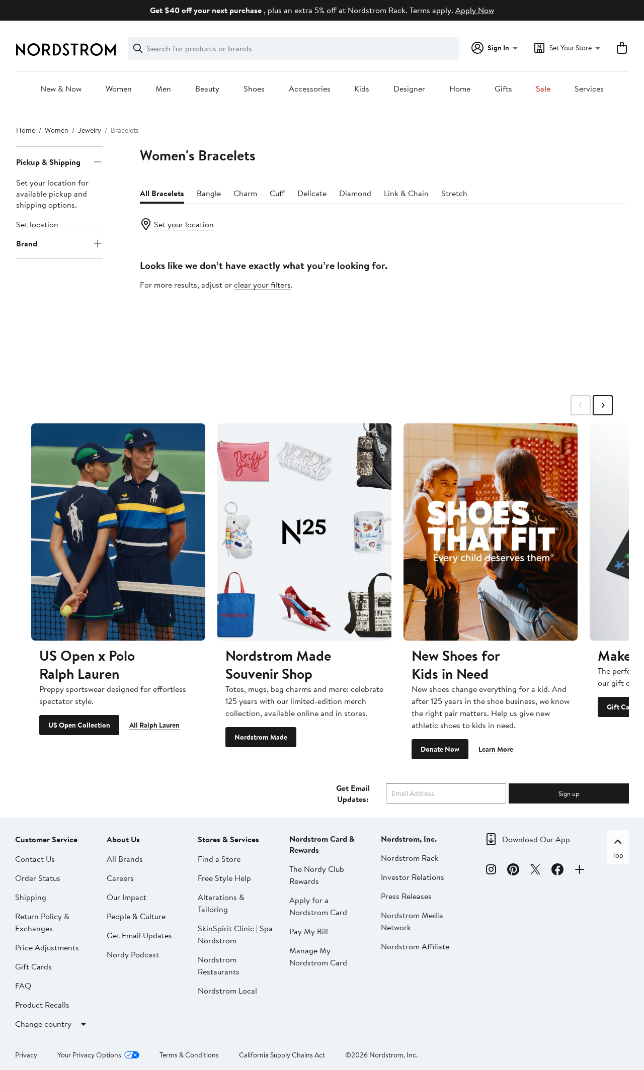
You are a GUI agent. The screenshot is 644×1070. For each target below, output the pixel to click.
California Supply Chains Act (282, 1055)
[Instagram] (491, 870)
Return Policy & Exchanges (42, 922)
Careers (120, 877)
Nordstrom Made (260, 737)
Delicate (312, 193)
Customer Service (46, 839)
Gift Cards (33, 966)
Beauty (207, 89)
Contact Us (35, 858)
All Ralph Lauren (154, 725)
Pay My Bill (308, 931)
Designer (409, 89)
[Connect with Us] (580, 870)
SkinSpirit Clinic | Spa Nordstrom (235, 934)
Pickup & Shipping (48, 161)
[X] (535, 870)
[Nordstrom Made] (304, 532)
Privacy (26, 1055)
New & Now (61, 89)
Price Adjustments (47, 947)
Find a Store (219, 858)
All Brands (125, 858)
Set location (37, 224)
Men (163, 89)
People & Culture (136, 916)
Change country (43, 1023)
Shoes (254, 89)
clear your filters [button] (262, 284)
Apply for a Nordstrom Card (318, 906)
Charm (245, 193)
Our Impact (126, 897)
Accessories (310, 89)
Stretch (454, 193)
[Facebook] (557, 870)
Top (617, 855)
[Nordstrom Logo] (66, 49)
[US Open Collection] (118, 532)
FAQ (23, 985)
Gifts (503, 89)
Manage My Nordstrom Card (318, 956)
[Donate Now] (491, 532)
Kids (361, 89)
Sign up (568, 793)
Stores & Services (228, 839)
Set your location (184, 224)
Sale (543, 89)
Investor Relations (412, 876)
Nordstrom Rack (410, 857)
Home (459, 89)
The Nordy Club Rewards (316, 874)
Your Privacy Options (89, 1055)
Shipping (30, 897)
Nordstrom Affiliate (415, 946)
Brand (26, 243)
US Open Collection (79, 725)
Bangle (209, 193)
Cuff (277, 193)
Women (119, 89)
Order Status (37, 877)
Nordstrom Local (227, 990)
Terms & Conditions (189, 1055)
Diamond (355, 193)
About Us (123, 839)
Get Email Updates (139, 935)
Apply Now (474, 10)
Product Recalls (42, 1004)
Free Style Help (224, 877)
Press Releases (406, 896)
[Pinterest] (513, 870)
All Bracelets (162, 193)
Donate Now (440, 749)
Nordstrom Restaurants (218, 965)
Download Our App (536, 839)
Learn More (495, 749)
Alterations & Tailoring (221, 903)
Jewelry (89, 130)
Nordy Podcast (133, 954)
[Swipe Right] (603, 405)
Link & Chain (406, 193)
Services (589, 89)
